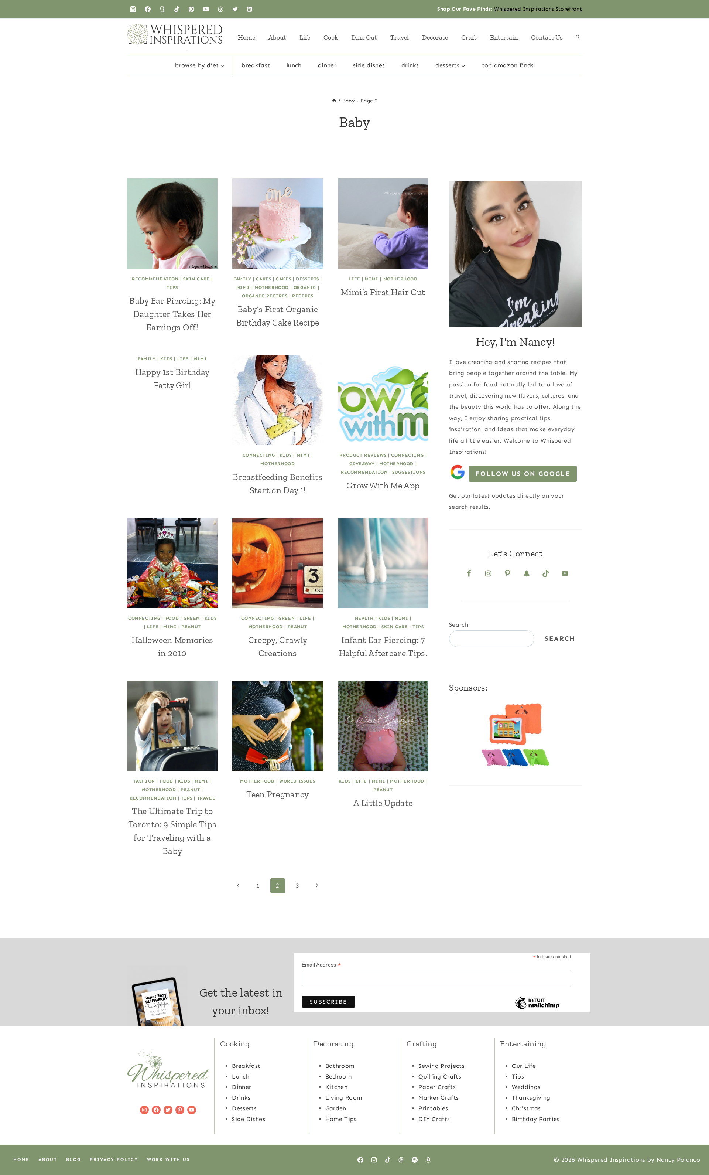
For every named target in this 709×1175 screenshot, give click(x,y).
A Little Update (382, 802)
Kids (166, 358)
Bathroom (339, 1065)
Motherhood (271, 287)
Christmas (526, 1108)
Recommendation (155, 279)
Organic (305, 287)
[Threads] (220, 9)
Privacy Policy (114, 1159)
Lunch (294, 65)
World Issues (297, 781)
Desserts (307, 279)
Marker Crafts (438, 1097)
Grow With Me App (382, 485)
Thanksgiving (531, 1097)
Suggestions (408, 472)
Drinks (410, 65)
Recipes (302, 296)
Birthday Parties (536, 1119)
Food (172, 618)
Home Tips (341, 1119)
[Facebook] (148, 9)
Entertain (504, 37)
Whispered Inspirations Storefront (538, 9)
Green (192, 618)
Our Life (524, 1065)
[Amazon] (428, 1160)
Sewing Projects (441, 1065)
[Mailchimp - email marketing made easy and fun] (537, 1009)
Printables (433, 1108)
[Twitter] (235, 9)
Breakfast (256, 65)
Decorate (435, 37)
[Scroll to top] (692, 1147)
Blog (73, 1159)
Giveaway (361, 463)
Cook (330, 37)
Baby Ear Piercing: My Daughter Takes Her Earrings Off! (172, 314)
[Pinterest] (191, 9)
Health (364, 618)
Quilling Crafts (439, 1076)
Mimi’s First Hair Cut (383, 292)
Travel (399, 37)
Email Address (321, 964)
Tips (172, 287)
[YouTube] (206, 9)
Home (246, 37)
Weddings (526, 1086)
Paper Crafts (437, 1086)
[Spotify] (415, 1160)
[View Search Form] (577, 37)
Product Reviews (362, 455)
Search (458, 624)
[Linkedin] (250, 9)
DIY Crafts (434, 1119)
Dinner (327, 65)
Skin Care (196, 279)
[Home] (334, 101)
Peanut (191, 626)
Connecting (259, 455)
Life (304, 37)
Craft (469, 37)
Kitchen (336, 1086)
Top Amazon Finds (508, 65)
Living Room (343, 1097)
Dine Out (364, 37)
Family (242, 279)
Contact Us (547, 37)
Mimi (243, 287)
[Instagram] (133, 9)
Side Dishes (369, 65)
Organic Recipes (264, 296)
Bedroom (338, 1076)
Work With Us (168, 1159)
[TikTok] (177, 9)
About (277, 37)
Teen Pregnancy (277, 794)
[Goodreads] (162, 9)
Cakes (263, 279)
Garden (335, 1108)
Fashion (144, 781)
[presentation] (172, 223)
